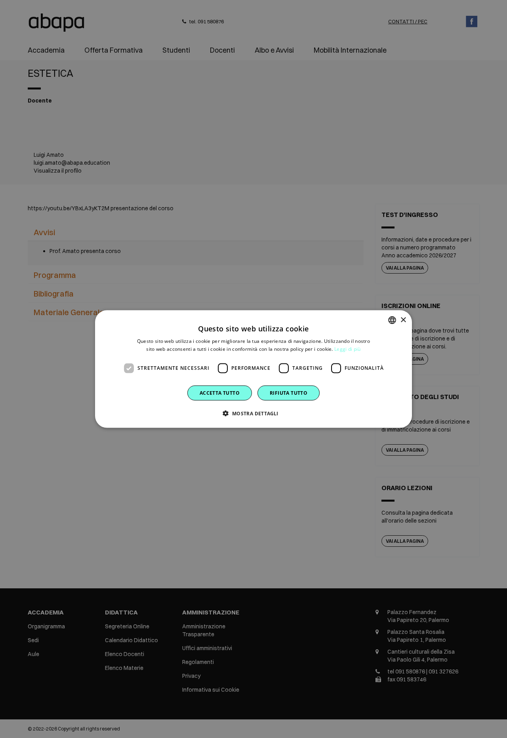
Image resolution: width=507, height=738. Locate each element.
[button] (253, 413)
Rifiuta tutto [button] (288, 392)
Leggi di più (347, 349)
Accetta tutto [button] (220, 392)
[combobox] (392, 320)
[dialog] (253, 369)
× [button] (403, 320)
